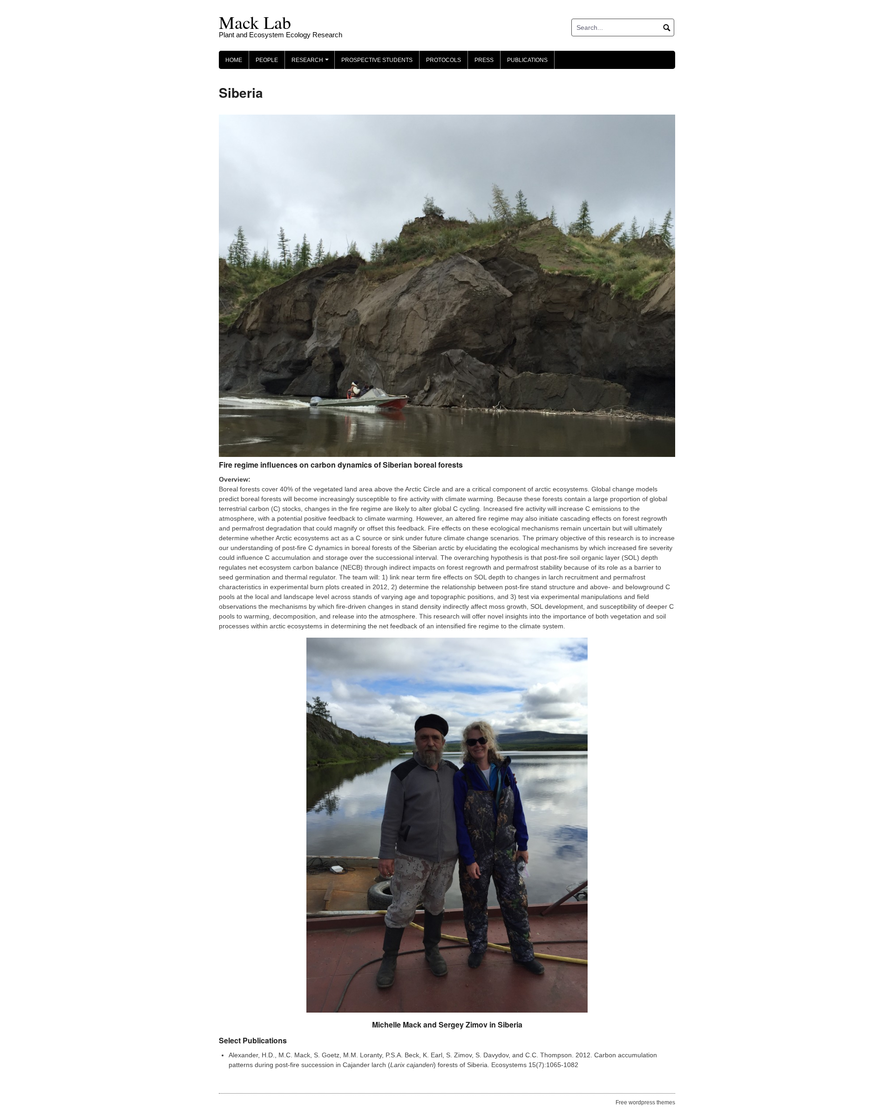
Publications (527, 60)
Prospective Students (377, 60)
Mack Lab (255, 22)
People (267, 60)
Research (311, 63)
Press (484, 60)
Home (233, 60)
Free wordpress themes (645, 1102)
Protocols (443, 60)
